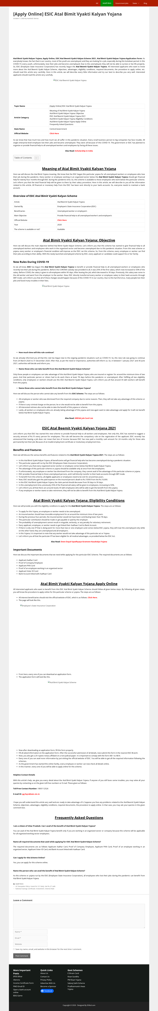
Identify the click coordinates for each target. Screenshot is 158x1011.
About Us (44, 973)
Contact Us (44, 976)
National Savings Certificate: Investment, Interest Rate (34, 889)
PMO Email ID (19, 986)
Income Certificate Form (23, 983)
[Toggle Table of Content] (35, 158)
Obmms (16, 980)
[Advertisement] (79, 38)
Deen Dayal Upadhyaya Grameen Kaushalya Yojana (84, 541)
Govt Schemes (75, 970)
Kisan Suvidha (73, 976)
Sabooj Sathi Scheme (76, 983)
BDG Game (17, 995)
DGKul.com (91, 1005)
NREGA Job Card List (84, 418)
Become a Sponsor (48, 986)
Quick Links (46, 970)
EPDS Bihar (17, 976)
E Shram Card (73, 973)
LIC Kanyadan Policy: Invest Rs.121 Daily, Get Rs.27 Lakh (35, 886)
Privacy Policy (46, 980)
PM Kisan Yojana (74, 980)
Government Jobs (121, 3)
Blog (145, 3)
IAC (97, 3)
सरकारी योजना (107, 3)
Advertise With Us (47, 983)
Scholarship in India (84, 151)
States (135, 3)
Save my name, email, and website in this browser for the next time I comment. (48, 949)
